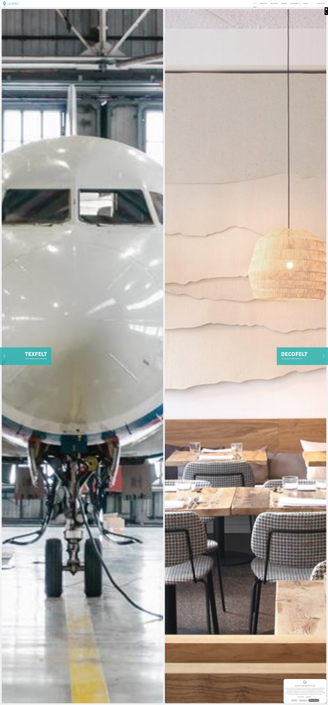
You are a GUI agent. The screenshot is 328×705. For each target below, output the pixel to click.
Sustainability (295, 3)
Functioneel (301, 697)
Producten (263, 3)
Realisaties (274, 3)
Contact (306, 3)
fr (319, 3)
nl (316, 3)
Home (255, 3)
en (321, 3)
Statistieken (309, 697)
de (323, 3)
